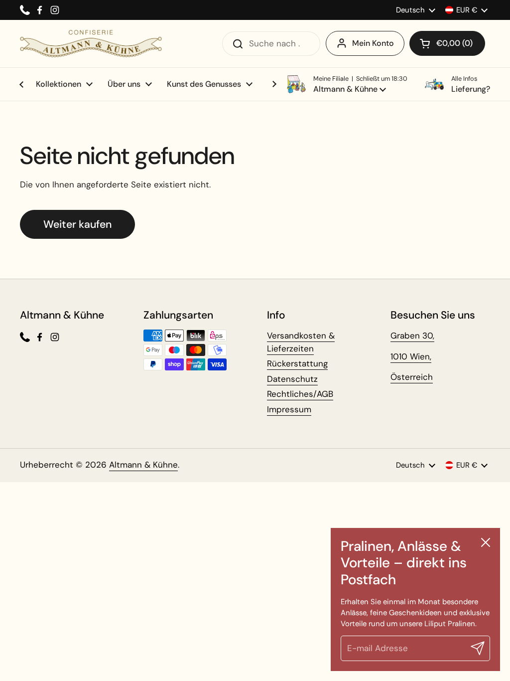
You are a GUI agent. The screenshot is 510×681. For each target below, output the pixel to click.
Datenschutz (292, 378)
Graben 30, (412, 335)
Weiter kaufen (77, 224)
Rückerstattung (297, 363)
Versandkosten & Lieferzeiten (301, 342)
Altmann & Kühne (143, 464)
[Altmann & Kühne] (91, 43)
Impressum (289, 409)
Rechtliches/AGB (300, 393)
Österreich (411, 376)
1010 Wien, (410, 356)
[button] (447, 43)
